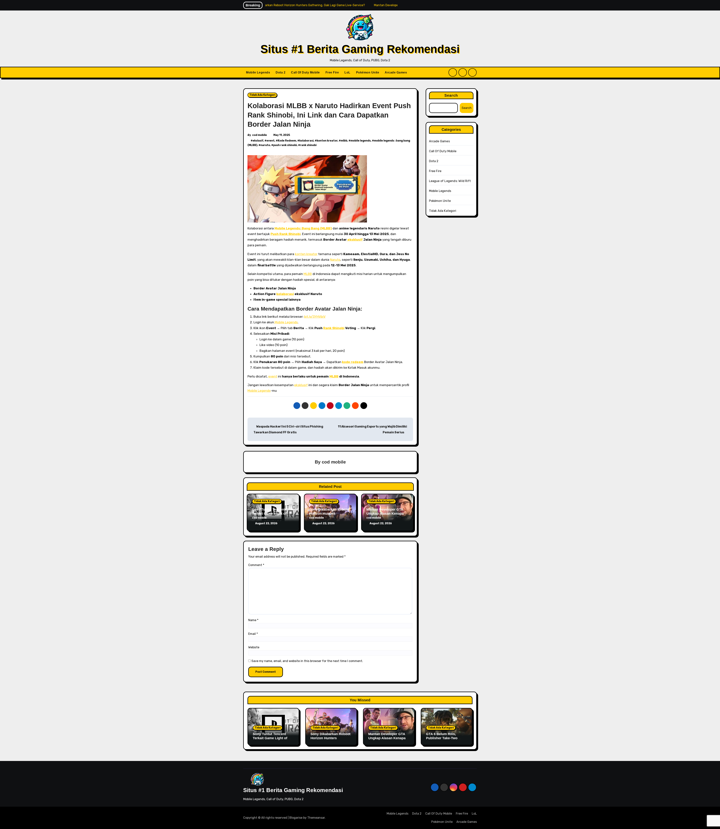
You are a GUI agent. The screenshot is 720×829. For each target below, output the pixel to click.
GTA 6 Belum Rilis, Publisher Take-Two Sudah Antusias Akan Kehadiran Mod (443, 740)
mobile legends (360, 140)
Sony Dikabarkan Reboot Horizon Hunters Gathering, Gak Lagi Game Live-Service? (330, 740)
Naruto (335, 259)
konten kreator (327, 140)
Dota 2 (280, 72)
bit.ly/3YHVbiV (315, 316)
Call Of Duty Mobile (305, 72)
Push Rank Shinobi (286, 234)
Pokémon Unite (367, 72)
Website (253, 647)
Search (451, 95)
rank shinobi (308, 145)
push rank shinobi (285, 145)
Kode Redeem (287, 140)
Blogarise (295, 817)
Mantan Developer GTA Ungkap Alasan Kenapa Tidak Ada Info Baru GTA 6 (388, 740)
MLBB (308, 274)
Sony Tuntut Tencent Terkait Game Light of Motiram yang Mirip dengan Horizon (270, 740)
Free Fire (332, 72)
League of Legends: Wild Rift (450, 181)
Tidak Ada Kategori (262, 95)
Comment (256, 565)
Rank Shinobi (333, 328)
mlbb (344, 140)
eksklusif (355, 239)
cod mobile (259, 135)
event (270, 140)
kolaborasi (306, 140)
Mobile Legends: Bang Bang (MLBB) (303, 228)
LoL (347, 72)
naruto (265, 145)
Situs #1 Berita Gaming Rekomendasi (360, 49)
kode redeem (352, 362)
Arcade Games (396, 72)
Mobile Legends (258, 72)
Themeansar (316, 817)
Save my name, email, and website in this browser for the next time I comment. (307, 661)
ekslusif (258, 140)
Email (253, 634)
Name (253, 620)
